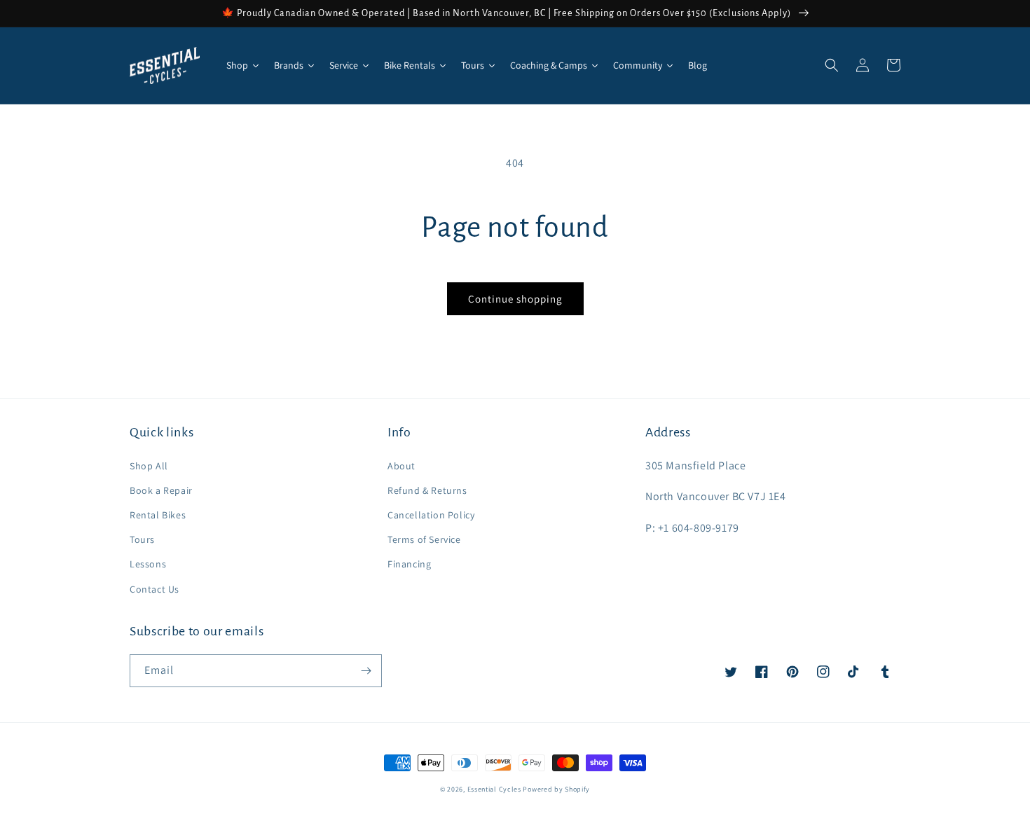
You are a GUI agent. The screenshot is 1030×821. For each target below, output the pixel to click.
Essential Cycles (494, 789)
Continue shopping (515, 298)
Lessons (148, 564)
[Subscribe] (365, 670)
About (401, 466)
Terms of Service (424, 539)
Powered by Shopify (556, 789)
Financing (409, 564)
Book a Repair (161, 490)
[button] (831, 65)
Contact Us (154, 589)
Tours (142, 539)
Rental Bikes (158, 515)
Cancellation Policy (430, 515)
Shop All (149, 466)
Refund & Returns (427, 490)
